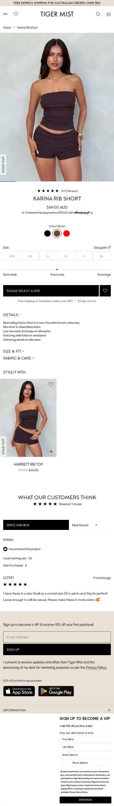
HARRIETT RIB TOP (28, 464)
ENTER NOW (85, 800)
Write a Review (25, 526)
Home (7, 27)
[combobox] (66, 763)
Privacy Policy (96, 667)
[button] (57, 190)
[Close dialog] (109, 718)
